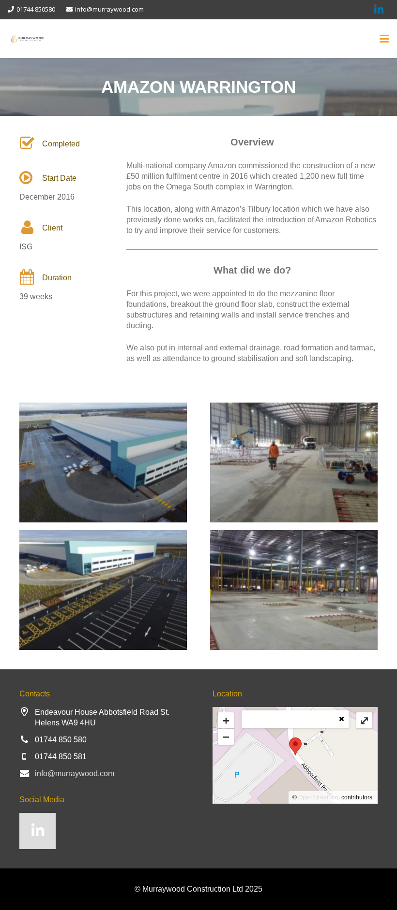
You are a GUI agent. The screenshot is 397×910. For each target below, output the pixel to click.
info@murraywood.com (74, 773)
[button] (384, 38)
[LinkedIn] (37, 831)
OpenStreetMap (319, 797)
